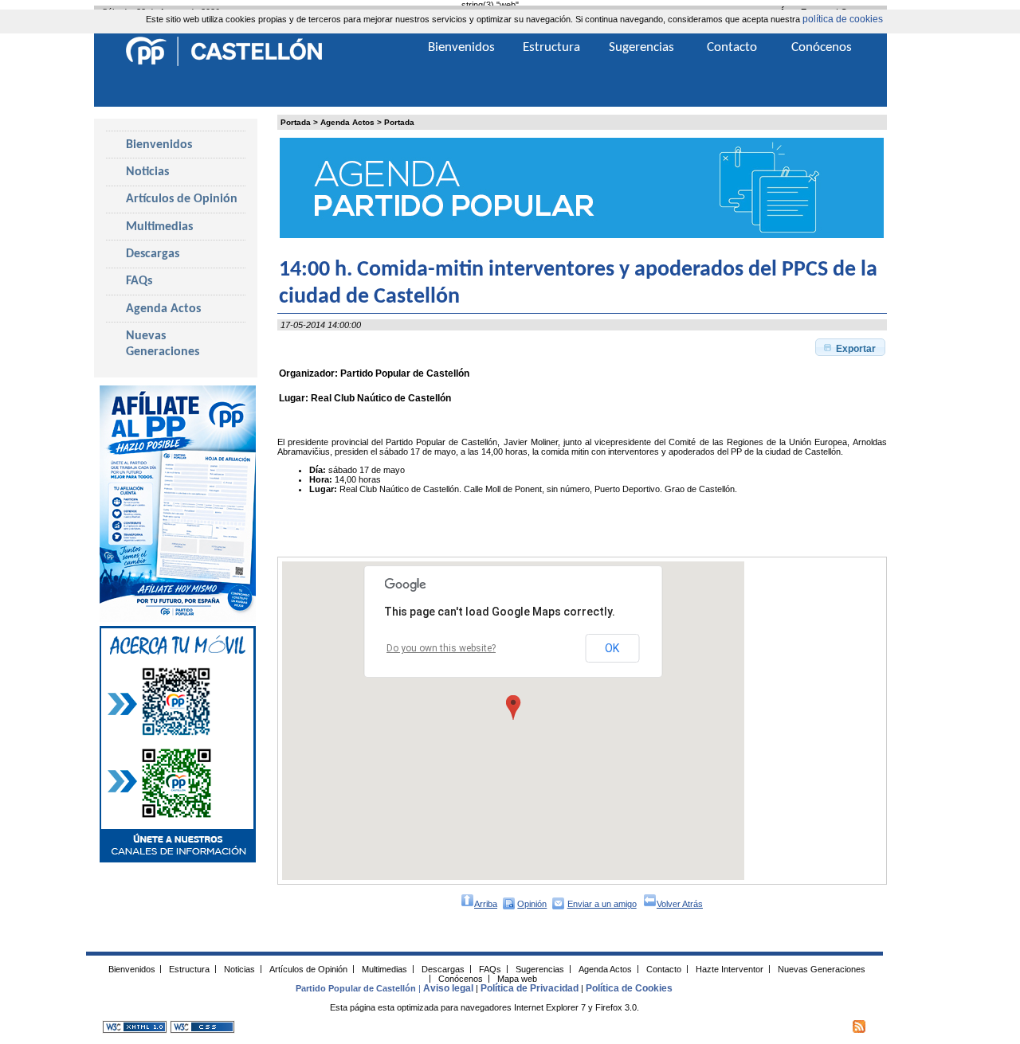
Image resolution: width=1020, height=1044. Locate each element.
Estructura (551, 47)
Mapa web (517, 978)
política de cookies (842, 19)
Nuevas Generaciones (162, 344)
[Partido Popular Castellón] (224, 63)
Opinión (532, 904)
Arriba (485, 904)
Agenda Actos (347, 122)
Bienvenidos (159, 145)
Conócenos (821, 47)
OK (612, 648)
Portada (295, 122)
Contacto (732, 47)
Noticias (147, 172)
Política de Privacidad (530, 988)
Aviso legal (448, 988)
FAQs (139, 281)
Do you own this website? (441, 648)
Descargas (152, 254)
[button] (850, 347)
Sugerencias (641, 47)
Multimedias (159, 227)
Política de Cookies (629, 988)
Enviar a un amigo (602, 904)
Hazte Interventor (729, 968)
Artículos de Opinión (181, 199)
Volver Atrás (680, 904)
